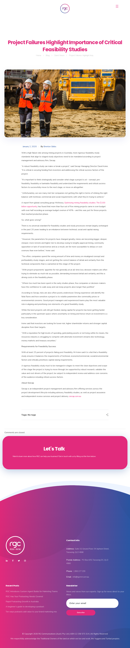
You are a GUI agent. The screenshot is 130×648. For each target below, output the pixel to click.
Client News (59, 55)
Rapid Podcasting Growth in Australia (22, 601)
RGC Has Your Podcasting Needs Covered (24, 596)
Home (38, 55)
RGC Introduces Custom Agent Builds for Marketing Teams (32, 591)
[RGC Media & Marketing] (65, 8)
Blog (48, 55)
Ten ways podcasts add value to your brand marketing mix (31, 611)
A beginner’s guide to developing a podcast (25, 606)
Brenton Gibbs (50, 146)
